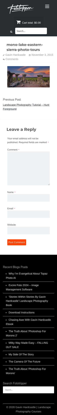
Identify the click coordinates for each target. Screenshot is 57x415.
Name (11, 192)
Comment (13, 149)
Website (11, 224)
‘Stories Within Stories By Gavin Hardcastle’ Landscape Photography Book (27, 301)
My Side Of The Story (21, 354)
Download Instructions (21, 312)
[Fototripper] (20, 12)
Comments (12, 59)
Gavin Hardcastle (15, 54)
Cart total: (31, 22)
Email (11, 208)
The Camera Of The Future (24, 361)
